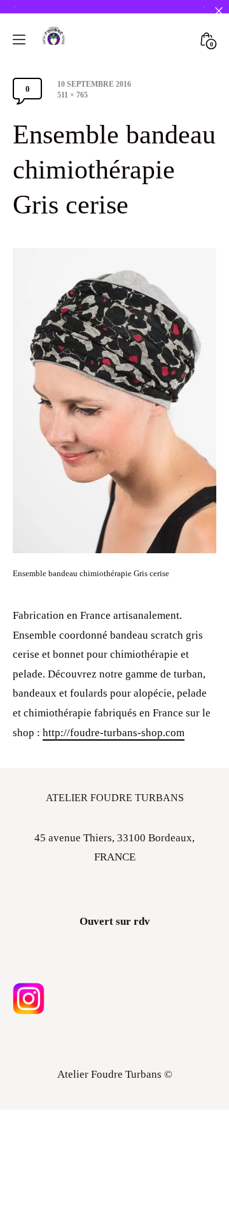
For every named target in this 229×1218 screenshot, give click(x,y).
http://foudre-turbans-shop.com (113, 733)
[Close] (218, 10)
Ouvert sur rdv (115, 921)
